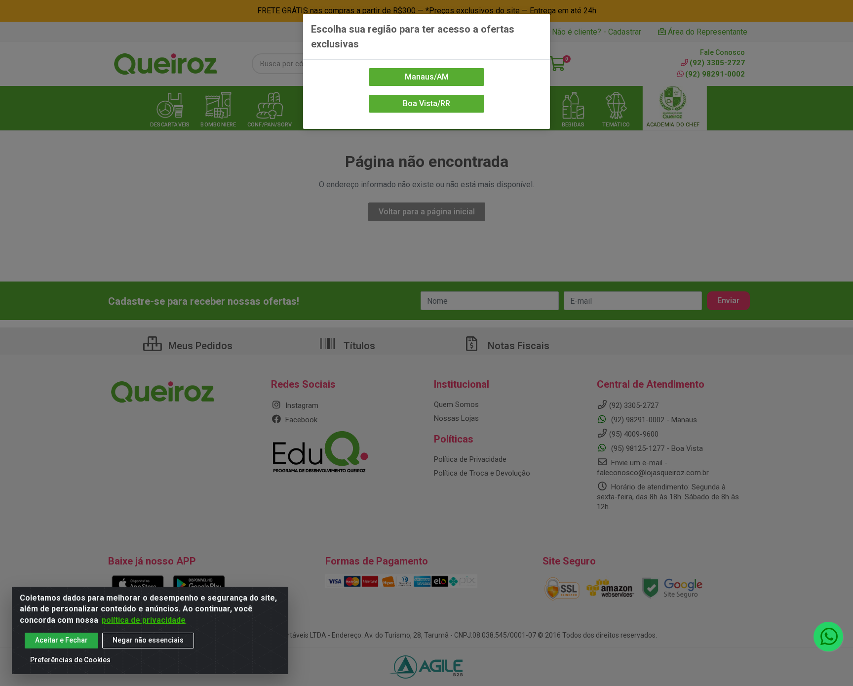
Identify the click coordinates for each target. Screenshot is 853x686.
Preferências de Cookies (70, 660)
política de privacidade (144, 620)
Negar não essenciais (148, 640)
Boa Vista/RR (426, 103)
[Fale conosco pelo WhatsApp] (828, 636)
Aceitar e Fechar (61, 640)
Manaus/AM (427, 76)
